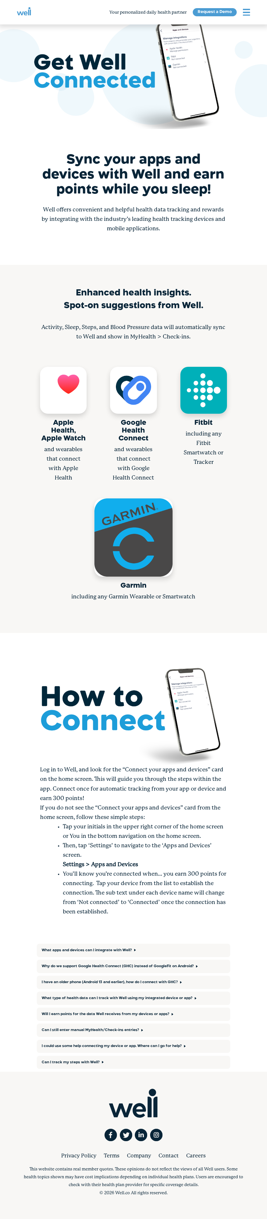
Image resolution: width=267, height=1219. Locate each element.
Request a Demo (215, 12)
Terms (111, 1156)
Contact (169, 1156)
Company (139, 1156)
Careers (196, 1156)
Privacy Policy (78, 1156)
